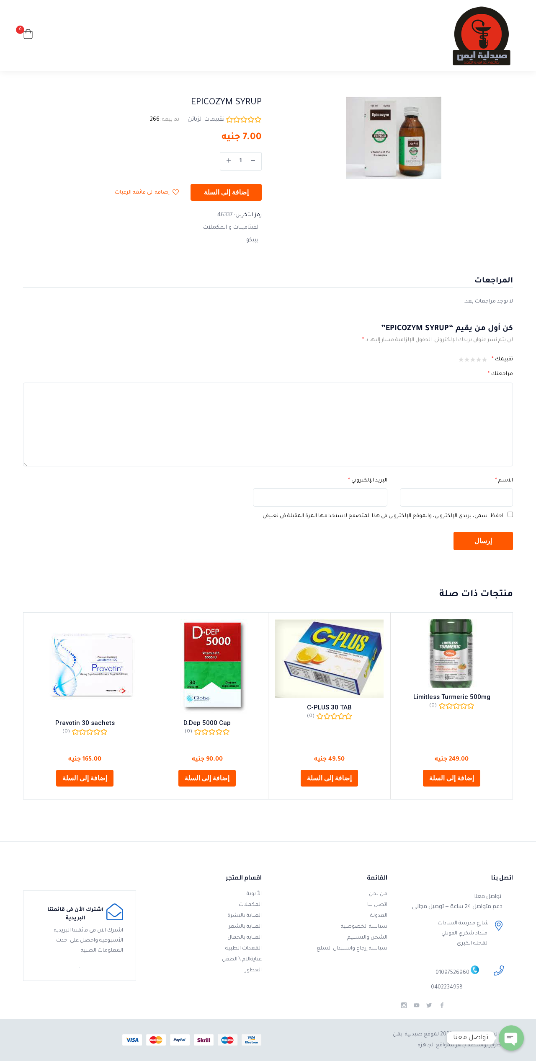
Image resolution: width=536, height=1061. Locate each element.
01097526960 (452, 973)
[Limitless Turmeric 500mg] (451, 653)
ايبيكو (253, 240)
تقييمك (502, 359)
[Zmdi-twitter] (429, 1005)
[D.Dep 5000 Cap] (207, 666)
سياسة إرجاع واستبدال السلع (352, 949)
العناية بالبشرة (244, 916)
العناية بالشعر (245, 927)
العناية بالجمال (244, 938)
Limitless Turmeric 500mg (451, 697)
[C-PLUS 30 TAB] (329, 658)
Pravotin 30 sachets (85, 723)
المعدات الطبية (243, 949)
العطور (253, 970)
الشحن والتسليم (367, 938)
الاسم (504, 481)
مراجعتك (500, 374)
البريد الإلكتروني (367, 481)
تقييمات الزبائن (206, 119)
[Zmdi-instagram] (404, 1005)
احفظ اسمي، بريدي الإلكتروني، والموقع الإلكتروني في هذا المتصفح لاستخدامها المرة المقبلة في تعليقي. (382, 516)
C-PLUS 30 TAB (329, 707)
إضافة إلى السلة (226, 192)
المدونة (378, 916)
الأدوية (254, 894)
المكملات (250, 905)
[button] (28, 36)
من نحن (378, 894)
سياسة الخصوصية (364, 927)
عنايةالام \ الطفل (242, 960)
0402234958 (447, 988)
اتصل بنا (377, 905)
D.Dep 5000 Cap (207, 723)
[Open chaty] (511, 1038)
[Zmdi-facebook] (442, 1005)
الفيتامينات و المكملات (231, 228)
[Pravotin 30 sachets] (85, 666)
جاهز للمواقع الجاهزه (441, 1045)
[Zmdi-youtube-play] (416, 1005)
